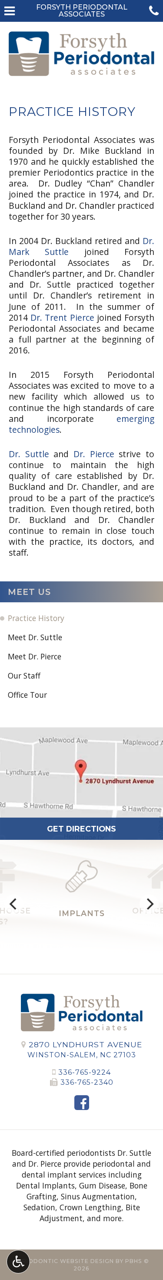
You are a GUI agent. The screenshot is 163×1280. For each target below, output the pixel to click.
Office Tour (27, 694)
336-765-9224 (84, 1072)
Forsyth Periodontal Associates (81, 10)
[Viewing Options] (18, 1261)
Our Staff (24, 675)
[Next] (149, 903)
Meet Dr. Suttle (35, 637)
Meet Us (29, 592)
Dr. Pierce (93, 454)
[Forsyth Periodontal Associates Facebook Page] (81, 1102)
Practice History (36, 618)
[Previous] (13, 903)
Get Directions (81, 828)
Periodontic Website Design (64, 1261)
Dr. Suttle (29, 454)
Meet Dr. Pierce (34, 656)
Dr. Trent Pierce (62, 317)
